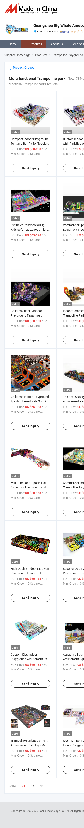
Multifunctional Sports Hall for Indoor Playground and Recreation (28, 487)
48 (42, 786)
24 (23, 786)
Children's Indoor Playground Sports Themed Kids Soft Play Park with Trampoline (30, 401)
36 (32, 786)
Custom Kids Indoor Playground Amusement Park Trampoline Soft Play (30, 659)
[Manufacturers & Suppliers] (31, 8)
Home (13, 44)
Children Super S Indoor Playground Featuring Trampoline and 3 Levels (27, 315)
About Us (57, 44)
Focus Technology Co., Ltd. (54, 811)
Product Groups (23, 67)
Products (36, 44)
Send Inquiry (30, 168)
